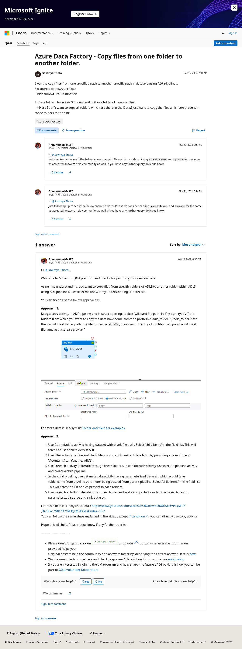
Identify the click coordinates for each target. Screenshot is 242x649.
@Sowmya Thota (63, 154)
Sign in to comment (47, 234)
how (192, 554)
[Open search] (223, 33)
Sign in (233, 33)
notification (176, 559)
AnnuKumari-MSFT (61, 144)
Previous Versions (37, 642)
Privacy (88, 642)
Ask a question (225, 43)
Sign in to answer (46, 618)
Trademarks (195, 642)
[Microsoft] (7, 33)
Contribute (72, 642)
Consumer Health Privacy (116, 642)
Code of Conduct (170, 642)
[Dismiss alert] (234, 8)
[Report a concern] (69, 172)
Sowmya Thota (52, 73)
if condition (137, 516)
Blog (55, 642)
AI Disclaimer (13, 642)
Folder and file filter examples (103, 428)
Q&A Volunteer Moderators (78, 570)
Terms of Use (147, 642)
